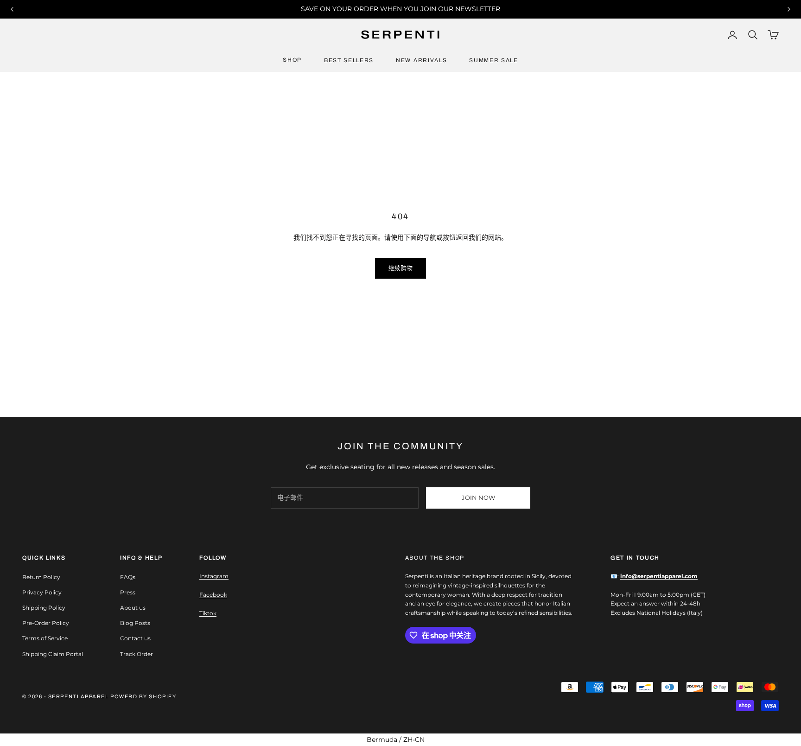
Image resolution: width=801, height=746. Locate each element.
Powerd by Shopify (143, 696)
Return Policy (41, 577)
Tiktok (207, 613)
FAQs (127, 577)
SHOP (292, 60)
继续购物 (400, 268)
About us (133, 607)
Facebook (213, 594)
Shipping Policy (43, 607)
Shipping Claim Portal (52, 653)
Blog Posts (135, 622)
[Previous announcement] (12, 9)
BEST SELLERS (349, 60)
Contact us (135, 638)
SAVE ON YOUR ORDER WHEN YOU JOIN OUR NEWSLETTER (400, 9)
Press (127, 592)
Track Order (136, 653)
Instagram (214, 576)
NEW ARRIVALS (421, 60)
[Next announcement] (789, 9)
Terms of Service (45, 638)
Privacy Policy (42, 592)
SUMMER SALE (493, 60)
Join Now (478, 497)
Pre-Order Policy (45, 622)
